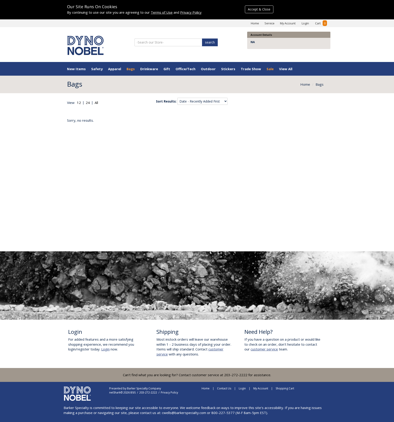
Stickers (228, 69)
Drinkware (149, 69)
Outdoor (208, 69)
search (210, 42)
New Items (76, 69)
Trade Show (251, 69)
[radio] (78, 102)
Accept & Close (259, 9)
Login (305, 23)
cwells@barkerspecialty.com (184, 412)
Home (255, 23)
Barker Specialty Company (144, 388)
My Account (288, 23)
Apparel (114, 69)
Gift (166, 69)
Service (269, 23)
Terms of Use (162, 12)
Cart (320, 23)
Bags (131, 69)
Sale (270, 69)
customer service (264, 349)
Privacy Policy (191, 12)
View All (285, 69)
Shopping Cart (285, 388)
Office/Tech (185, 69)
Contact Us (224, 388)
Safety (97, 69)
